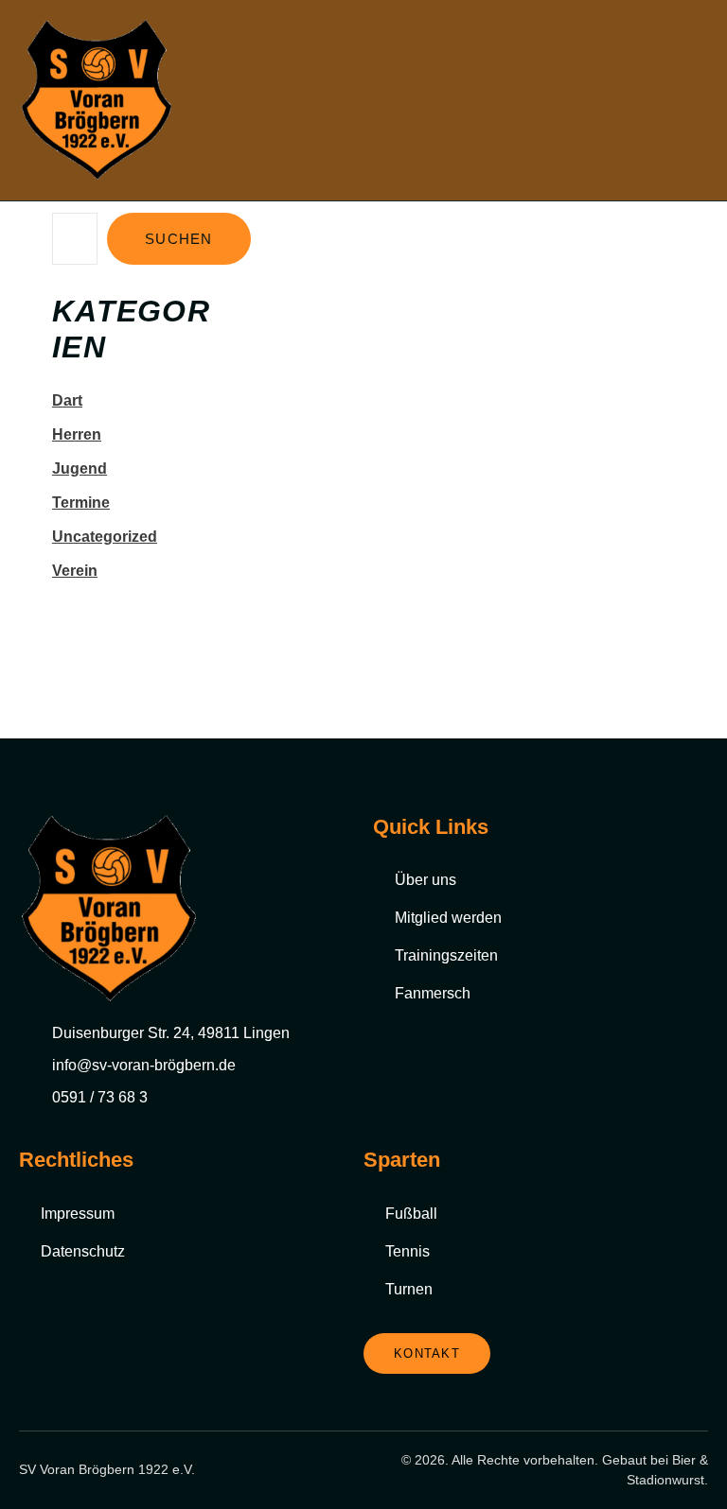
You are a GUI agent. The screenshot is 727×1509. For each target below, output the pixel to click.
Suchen (179, 239)
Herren (76, 434)
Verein (75, 571)
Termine (81, 502)
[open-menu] (697, 101)
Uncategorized (104, 537)
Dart (67, 400)
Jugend (79, 468)
